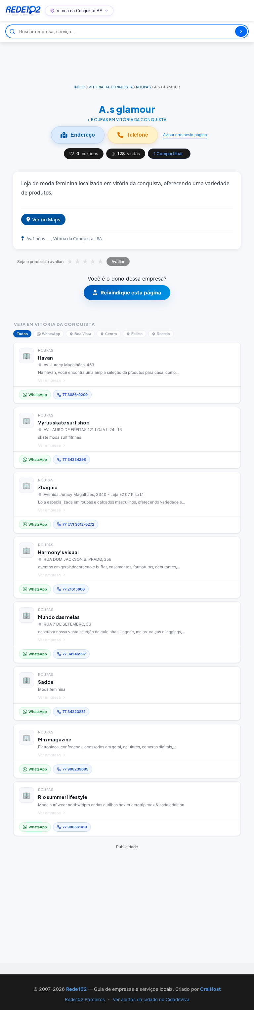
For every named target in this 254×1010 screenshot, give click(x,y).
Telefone (137, 135)
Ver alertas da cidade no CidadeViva (151, 999)
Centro (111, 334)
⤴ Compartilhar (168, 153)
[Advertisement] (127, 60)
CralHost (210, 989)
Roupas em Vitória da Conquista (128, 119)
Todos (22, 334)
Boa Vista (82, 334)
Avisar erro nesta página (185, 135)
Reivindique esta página (131, 292)
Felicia (137, 334)
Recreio (163, 334)
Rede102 (76, 989)
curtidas (83, 154)
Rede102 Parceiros (85, 999)
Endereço (82, 135)
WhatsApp (51, 334)
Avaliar (118, 261)
